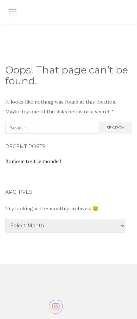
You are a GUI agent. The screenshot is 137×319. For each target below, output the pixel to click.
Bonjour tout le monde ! (33, 161)
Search (115, 127)
